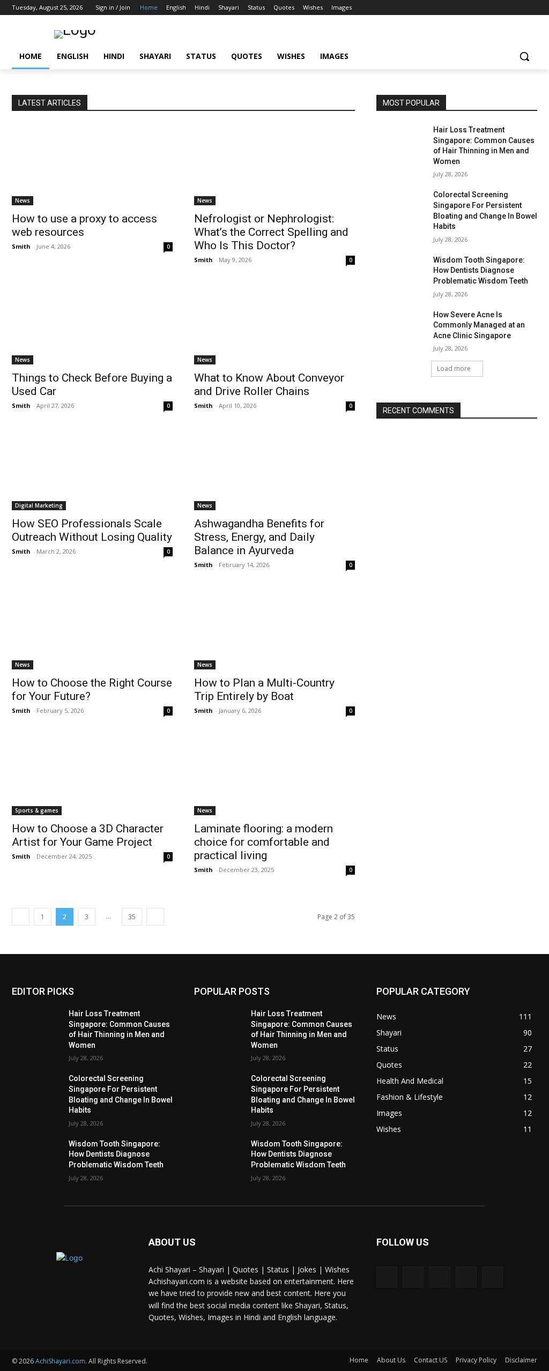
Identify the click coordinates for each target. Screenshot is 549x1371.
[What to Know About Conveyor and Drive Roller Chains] (274, 324)
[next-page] (155, 917)
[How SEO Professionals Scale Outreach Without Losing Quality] (92, 470)
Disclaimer (521, 1360)
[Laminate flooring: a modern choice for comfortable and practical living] (274, 775)
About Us (391, 1360)
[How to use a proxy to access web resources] (92, 165)
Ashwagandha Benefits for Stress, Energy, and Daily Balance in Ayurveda (259, 537)
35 (132, 916)
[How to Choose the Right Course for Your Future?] (92, 629)
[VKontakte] (492, 1276)
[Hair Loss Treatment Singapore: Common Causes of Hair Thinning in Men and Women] (400, 142)
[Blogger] (386, 1276)
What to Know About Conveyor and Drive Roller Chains (269, 384)
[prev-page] (20, 917)
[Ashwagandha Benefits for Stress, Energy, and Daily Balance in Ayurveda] (274, 470)
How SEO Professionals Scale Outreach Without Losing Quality (92, 530)
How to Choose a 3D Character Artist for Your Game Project (88, 835)
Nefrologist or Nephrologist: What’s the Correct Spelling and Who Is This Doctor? (271, 232)
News (22, 200)
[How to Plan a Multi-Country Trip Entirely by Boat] (274, 629)
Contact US (430, 1360)
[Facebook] (471, 8)
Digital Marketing (39, 505)
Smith (21, 246)
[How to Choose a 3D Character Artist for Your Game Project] (92, 775)
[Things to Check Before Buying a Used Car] (92, 324)
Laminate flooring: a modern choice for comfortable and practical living (263, 842)
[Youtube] (531, 8)
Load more (454, 368)
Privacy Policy (476, 1360)
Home (359, 1360)
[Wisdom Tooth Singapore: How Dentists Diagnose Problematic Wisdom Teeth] (400, 272)
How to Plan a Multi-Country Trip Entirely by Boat (264, 689)
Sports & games (36, 810)
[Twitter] (501, 8)
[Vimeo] (516, 8)
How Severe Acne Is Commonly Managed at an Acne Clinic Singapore (479, 325)
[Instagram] (486, 8)
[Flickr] (439, 1276)
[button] (524, 56)
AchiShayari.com (60, 1361)
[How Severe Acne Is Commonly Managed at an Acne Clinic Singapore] (400, 327)
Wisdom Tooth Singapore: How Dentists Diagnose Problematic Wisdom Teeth (480, 270)
